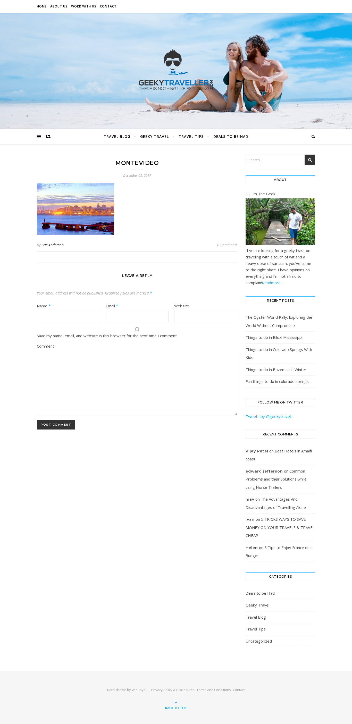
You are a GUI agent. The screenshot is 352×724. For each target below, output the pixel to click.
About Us (59, 6)
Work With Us (83, 6)
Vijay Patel (257, 451)
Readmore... (272, 282)
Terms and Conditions (214, 689)
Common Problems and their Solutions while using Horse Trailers (276, 479)
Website (181, 305)
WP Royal (139, 689)
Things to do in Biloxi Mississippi (274, 337)
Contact (108, 6)
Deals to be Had (230, 136)
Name (44, 305)
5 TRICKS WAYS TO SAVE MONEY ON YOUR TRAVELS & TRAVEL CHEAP (280, 527)
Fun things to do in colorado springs (277, 381)
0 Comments (227, 244)
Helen (252, 547)
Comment (45, 346)
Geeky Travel (154, 136)
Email (112, 305)
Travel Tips (191, 136)
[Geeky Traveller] (176, 69)
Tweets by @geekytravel (268, 416)
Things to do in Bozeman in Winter (276, 369)
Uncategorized (259, 641)
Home (42, 6)
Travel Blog (117, 136)
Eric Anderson (52, 244)
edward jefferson (264, 471)
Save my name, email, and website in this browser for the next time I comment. (107, 335)
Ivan (250, 519)
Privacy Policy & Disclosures (173, 689)
